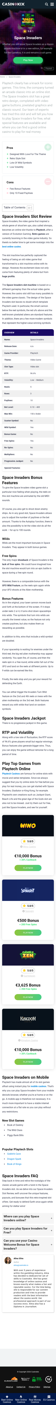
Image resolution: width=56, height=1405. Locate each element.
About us (9, 1387)
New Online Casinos (21, 1400)
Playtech (49, 69)
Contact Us (21, 1387)
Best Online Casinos (7, 1400)
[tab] (28, 1218)
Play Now (28, 60)
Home (2, 77)
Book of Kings (14, 1164)
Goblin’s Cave (14, 1153)
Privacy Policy (34, 1387)
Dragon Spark (14, 1159)
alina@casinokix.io (21, 1265)
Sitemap (47, 1387)
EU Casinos (49, 1399)
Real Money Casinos (35, 1400)
